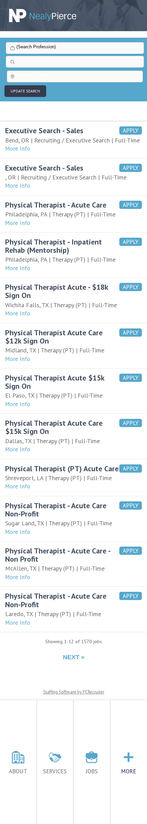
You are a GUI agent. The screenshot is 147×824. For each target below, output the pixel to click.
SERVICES (55, 771)
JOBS (92, 771)
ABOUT (18, 771)
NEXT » (73, 657)
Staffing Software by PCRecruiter (73, 692)
